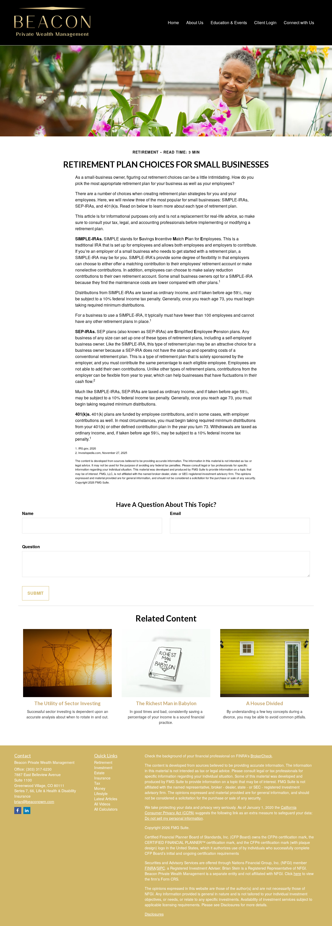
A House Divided (264, 703)
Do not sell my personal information (174, 818)
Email (175, 513)
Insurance (102, 778)
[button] (195, 23)
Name (27, 513)
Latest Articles (105, 798)
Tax (97, 783)
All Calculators (105, 809)
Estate (99, 772)
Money (99, 788)
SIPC (161, 868)
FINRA (150, 868)
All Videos (102, 803)
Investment (103, 767)
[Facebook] (17, 810)
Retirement (103, 762)
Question (31, 547)
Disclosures (154, 914)
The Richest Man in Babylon (166, 703)
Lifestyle (101, 793)
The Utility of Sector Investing (67, 703)
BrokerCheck (261, 755)
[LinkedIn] (26, 810)
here (297, 873)
